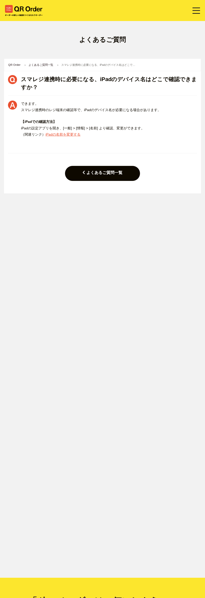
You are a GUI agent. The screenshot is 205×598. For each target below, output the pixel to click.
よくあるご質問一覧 (104, 172)
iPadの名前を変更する (63, 134)
